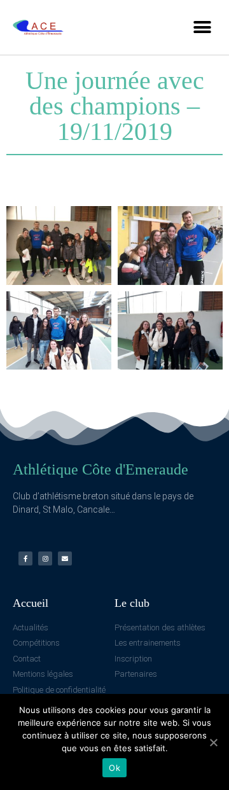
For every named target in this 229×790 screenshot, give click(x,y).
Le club (131, 603)
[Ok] (213, 742)
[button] (202, 27)
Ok (114, 768)
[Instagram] (45, 558)
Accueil (30, 603)
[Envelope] (65, 558)
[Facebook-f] (25, 558)
